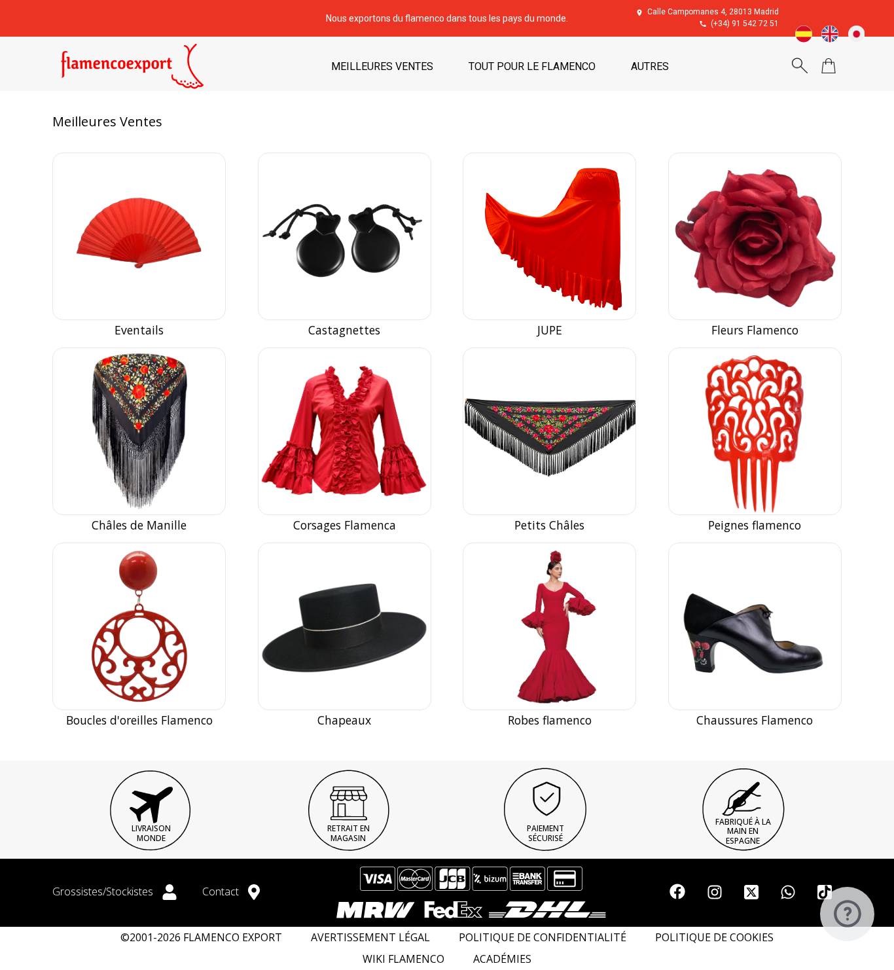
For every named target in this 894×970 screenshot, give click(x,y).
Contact (221, 891)
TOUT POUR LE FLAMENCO (532, 66)
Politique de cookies (714, 937)
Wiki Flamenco (403, 959)
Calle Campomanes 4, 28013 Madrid (713, 11)
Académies (502, 959)
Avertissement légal (370, 937)
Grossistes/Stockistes (104, 891)
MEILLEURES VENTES (382, 66)
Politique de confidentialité (542, 937)
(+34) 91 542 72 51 (745, 23)
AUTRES (650, 66)
